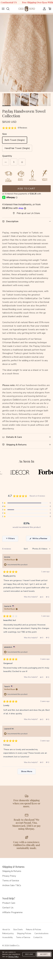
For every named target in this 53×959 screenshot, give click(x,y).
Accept (44, 954)
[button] (14, 127)
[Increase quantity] (22, 162)
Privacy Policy (9, 875)
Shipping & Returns (11, 871)
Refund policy (8, 933)
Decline (29, 954)
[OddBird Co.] (26, 8)
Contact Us (7, 907)
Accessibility (7, 937)
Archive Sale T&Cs (11, 885)
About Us (6, 929)
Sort (26, 548)
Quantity (7, 156)
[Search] (9, 9)
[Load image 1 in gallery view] (26, 54)
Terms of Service (10, 880)
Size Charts (18, 929)
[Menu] (3, 9)
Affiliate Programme (12, 912)
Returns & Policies (33, 929)
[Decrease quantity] (5, 162)
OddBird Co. (14, 945)
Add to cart (26, 188)
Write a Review (41, 539)
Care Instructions (41, 933)
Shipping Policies (24, 933)
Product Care (8, 903)
